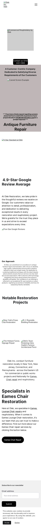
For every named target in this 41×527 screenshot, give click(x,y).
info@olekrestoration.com (25, 118)
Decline (17, 523)
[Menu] (36, 5)
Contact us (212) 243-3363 (20, 62)
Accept (7, 523)
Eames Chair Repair (12, 440)
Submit (9, 504)
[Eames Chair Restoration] (20, 471)
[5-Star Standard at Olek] (20, 157)
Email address (8, 491)
